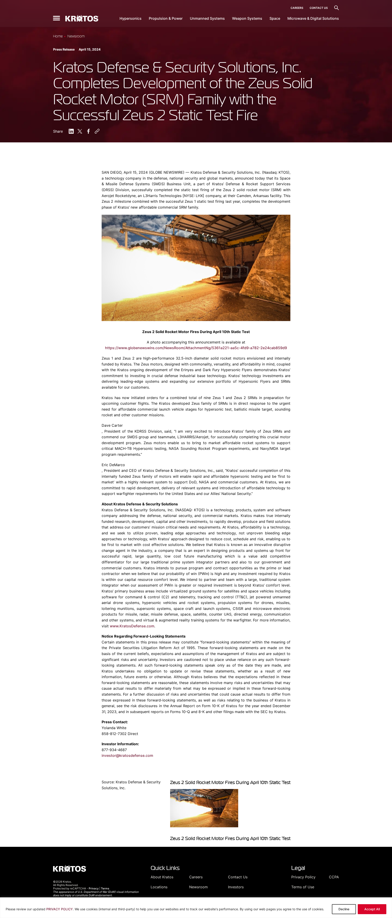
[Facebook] (88, 131)
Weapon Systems (247, 18)
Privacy (94, 888)
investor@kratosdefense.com (127, 755)
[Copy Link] (97, 131)
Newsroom (198, 887)
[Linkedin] (71, 131)
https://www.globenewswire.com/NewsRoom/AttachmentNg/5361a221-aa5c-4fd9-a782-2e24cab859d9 (196, 348)
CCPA (334, 877)
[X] (79, 131)
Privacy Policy (303, 877)
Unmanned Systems (207, 18)
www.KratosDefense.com (132, 626)
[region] (196, 907)
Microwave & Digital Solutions (313, 18)
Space (275, 18)
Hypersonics (131, 18)
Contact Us (319, 8)
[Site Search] (336, 7)
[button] (56, 18)
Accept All (372, 909)
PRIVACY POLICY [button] (59, 909)
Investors (236, 887)
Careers (297, 8)
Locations (159, 887)
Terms (105, 888)
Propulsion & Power (166, 18)
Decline (343, 909)
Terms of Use (302, 887)
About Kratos (162, 877)
